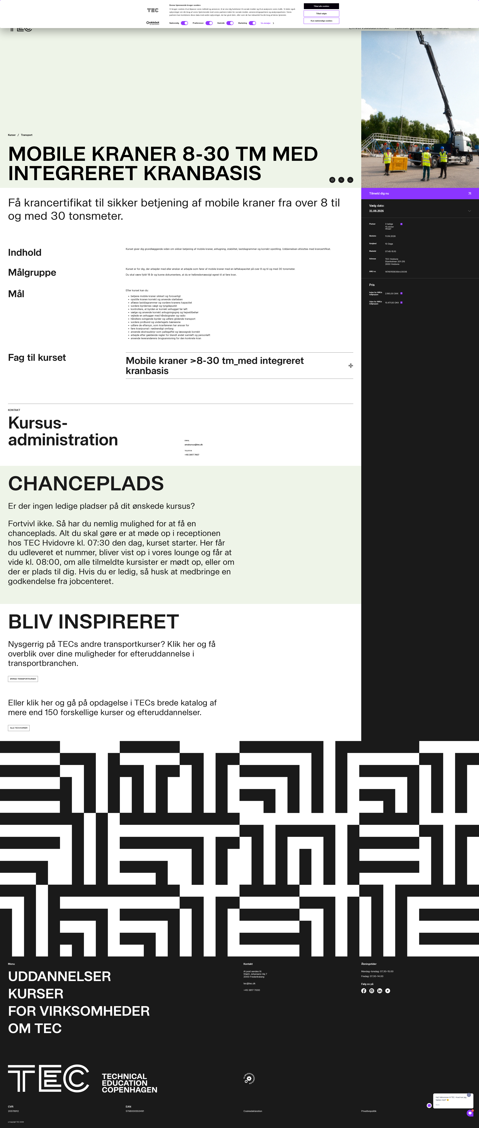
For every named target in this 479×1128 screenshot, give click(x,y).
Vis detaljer (266, 23)
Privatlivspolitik (368, 1111)
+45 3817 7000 (251, 990)
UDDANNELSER (59, 976)
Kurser (12, 135)
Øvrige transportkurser (23, 679)
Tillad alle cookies (321, 6)
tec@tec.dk (249, 983)
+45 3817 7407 (192, 455)
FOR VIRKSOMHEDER (79, 1011)
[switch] (209, 23)
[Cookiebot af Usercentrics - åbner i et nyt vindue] (153, 23)
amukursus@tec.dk (194, 445)
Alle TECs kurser (18, 728)
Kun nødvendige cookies (321, 21)
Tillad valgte (321, 13)
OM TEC (35, 1028)
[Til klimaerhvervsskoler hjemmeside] (249, 1078)
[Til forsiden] (82, 1079)
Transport (26, 135)
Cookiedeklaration (252, 1111)
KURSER (36, 994)
